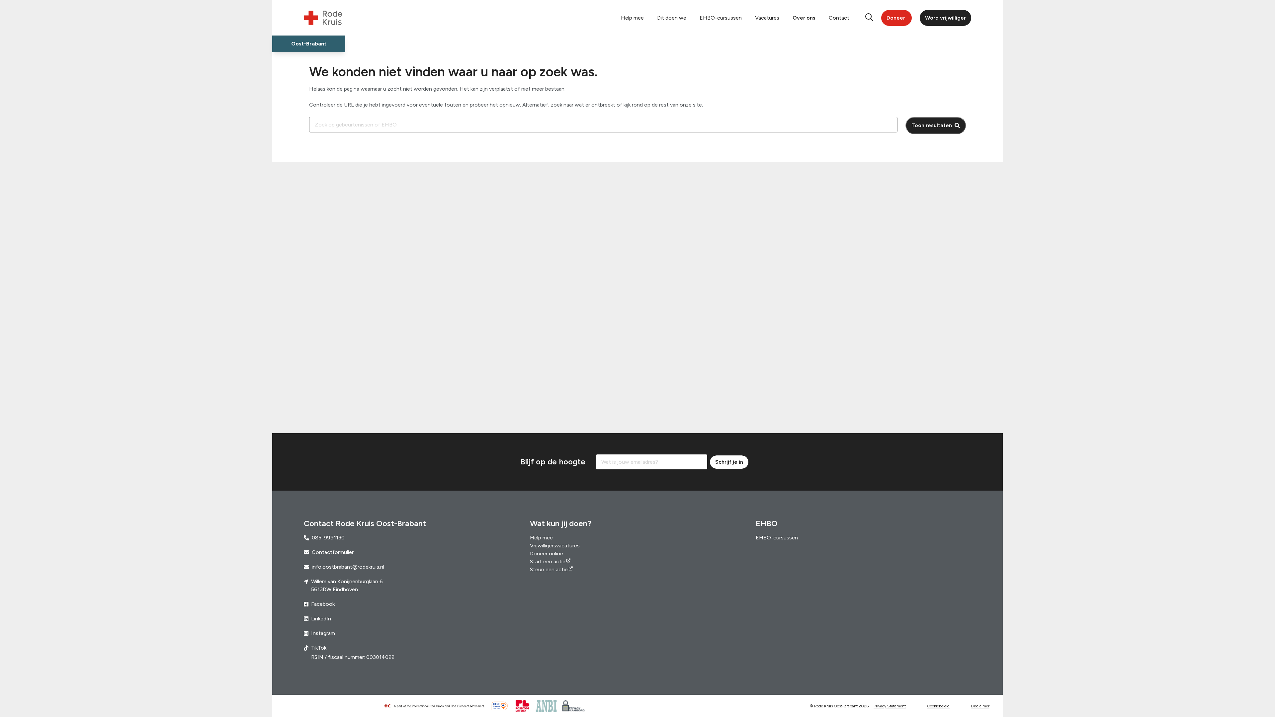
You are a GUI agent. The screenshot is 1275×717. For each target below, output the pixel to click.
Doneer (896, 18)
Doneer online (546, 553)
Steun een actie (549, 569)
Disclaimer (980, 706)
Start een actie (547, 561)
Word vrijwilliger (945, 18)
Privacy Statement (890, 706)
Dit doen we (671, 18)
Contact (839, 18)
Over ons (804, 18)
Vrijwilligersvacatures (555, 545)
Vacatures (767, 18)
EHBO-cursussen (721, 18)
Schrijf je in (729, 462)
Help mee (632, 18)
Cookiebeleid (938, 706)
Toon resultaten (931, 125)
